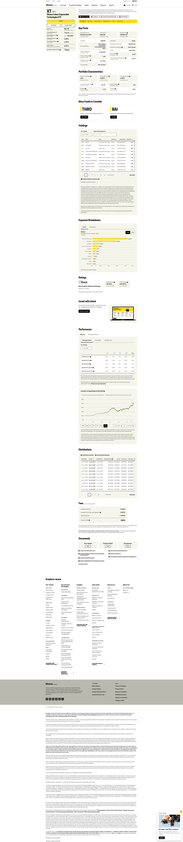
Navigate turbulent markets (66, 624)
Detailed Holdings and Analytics (90, 179)
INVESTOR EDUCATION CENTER (98, 591)
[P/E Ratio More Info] (115, 88)
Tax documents (112, 608)
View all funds (49, 590)
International (49, 630)
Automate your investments (65, 602)
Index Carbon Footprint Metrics (114, 810)
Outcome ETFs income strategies (83, 603)
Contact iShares (96, 689)
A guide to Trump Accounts (96, 656)
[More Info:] (98, 179)
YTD (83, 425)
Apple (47, 647)
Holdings (89, 21)
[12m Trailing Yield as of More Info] (57, 41)
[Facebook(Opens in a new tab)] (53, 699)
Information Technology (49, 650)
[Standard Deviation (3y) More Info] (92, 84)
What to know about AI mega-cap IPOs (83, 617)
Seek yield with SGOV (67, 667)
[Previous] (82, 175)
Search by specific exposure (51, 644)
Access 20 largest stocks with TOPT (66, 654)
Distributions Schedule (88, 455)
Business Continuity (120, 691)
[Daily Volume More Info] (127, 33)
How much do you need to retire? (97, 652)
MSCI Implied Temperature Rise (92, 811)
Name (87, 139)
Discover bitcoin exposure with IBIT (66, 664)
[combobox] (86, 134)
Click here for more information (98, 383)
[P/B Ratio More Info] (85, 88)
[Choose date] (121, 426)
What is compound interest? (97, 606)
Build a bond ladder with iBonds (66, 609)
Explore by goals (50, 592)
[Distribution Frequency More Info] (122, 47)
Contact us (126, 592)
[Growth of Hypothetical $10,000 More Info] (104, 391)
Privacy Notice (119, 689)
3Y (94, 425)
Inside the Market (81, 609)
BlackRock (48, 1)
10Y (101, 425)
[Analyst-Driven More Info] (114, 282)
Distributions (106, 21)
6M (87, 425)
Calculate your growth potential (113, 591)
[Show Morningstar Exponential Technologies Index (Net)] (118, 395)
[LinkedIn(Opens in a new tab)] (56, 699)
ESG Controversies (78, 811)
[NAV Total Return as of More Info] (57, 35)
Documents (120, 21)
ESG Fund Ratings (101, 810)
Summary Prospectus (115, 553)
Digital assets (49, 609)
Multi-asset (49, 617)
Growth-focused (50, 625)
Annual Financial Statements (87, 557)
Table (132, 232)
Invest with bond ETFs (67, 605)
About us (125, 590)
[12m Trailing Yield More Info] (129, 76)
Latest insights (81, 590)
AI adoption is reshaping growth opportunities (81, 598)
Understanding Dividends (103, 455)
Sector (100, 139)
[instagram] (50, 699)
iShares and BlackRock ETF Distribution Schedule (92, 560)
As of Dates (84, 131)
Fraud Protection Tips (98, 694)
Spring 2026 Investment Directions (83, 613)
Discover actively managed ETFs (65, 633)
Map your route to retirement (97, 644)
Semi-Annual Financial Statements (118, 550)
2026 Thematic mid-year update (82, 593)
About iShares (96, 686)
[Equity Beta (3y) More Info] (118, 84)
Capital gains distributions (111, 605)
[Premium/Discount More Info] (90, 56)
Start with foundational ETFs (67, 598)
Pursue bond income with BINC (66, 650)
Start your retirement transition (97, 648)
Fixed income (49, 607)
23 (101, 174)
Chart (127, 232)
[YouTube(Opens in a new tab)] (62, 699)
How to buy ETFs (96, 618)
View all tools (111, 598)
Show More (132, 174)
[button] (132, 5)
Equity (47, 605)
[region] (61, 40)
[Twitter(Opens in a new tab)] (59, 699)
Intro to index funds (97, 632)
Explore (162, 837)
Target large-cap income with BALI (66, 646)
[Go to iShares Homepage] (51, 5)
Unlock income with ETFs (66, 613)
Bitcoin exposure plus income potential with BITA (67, 642)
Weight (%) (129, 139)
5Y (97, 425)
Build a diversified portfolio (112, 595)
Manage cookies (119, 700)
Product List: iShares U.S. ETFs (87, 550)
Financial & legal (112, 610)
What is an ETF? (96, 615)
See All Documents (83, 564)
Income (48, 623)
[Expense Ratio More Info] (89, 520)
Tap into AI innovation (67, 630)
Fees (113, 21)
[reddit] (47, 699)
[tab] (84, 227)
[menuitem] (63, 5)
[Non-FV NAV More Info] (117, 53)
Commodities (49, 612)
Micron (48, 656)
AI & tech (48, 635)
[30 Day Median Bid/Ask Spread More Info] (125, 58)
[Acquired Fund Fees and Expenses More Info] (100, 512)
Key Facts (83, 21)
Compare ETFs (50, 595)
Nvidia (47, 658)
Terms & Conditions (120, 686)
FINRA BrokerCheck (120, 694)
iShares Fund (86, 714)
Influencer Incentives (121, 697)
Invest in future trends (67, 627)
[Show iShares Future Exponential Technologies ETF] (92, 395)
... (97, 174)
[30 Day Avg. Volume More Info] (90, 60)
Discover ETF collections (49, 598)
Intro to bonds (96, 630)
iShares (53, 1)
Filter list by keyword (100, 131)
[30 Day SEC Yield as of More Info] (57, 38)
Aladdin (59, 1)
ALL (106, 425)
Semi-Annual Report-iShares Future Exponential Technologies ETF (92, 554)
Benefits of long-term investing (98, 602)
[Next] (104, 175)
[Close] (181, 811)
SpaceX (48, 654)
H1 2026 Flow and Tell (83, 620)
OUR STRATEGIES (66, 592)
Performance (97, 21)
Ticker (82, 139)
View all (94, 609)
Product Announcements (99, 691)
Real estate (49, 614)
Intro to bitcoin (96, 634)
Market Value (123, 139)
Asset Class (113, 139)
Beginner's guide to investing (97, 598)
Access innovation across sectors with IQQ (66, 659)
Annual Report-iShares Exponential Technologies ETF (123, 556)
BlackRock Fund (96, 714)
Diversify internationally (65, 620)
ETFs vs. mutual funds (98, 620)
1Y (90, 425)
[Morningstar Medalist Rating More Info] (60, 49)
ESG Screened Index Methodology (64, 811)
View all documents (113, 613)
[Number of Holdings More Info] (90, 76)
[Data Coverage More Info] (127, 282)
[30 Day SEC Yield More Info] (109, 76)
